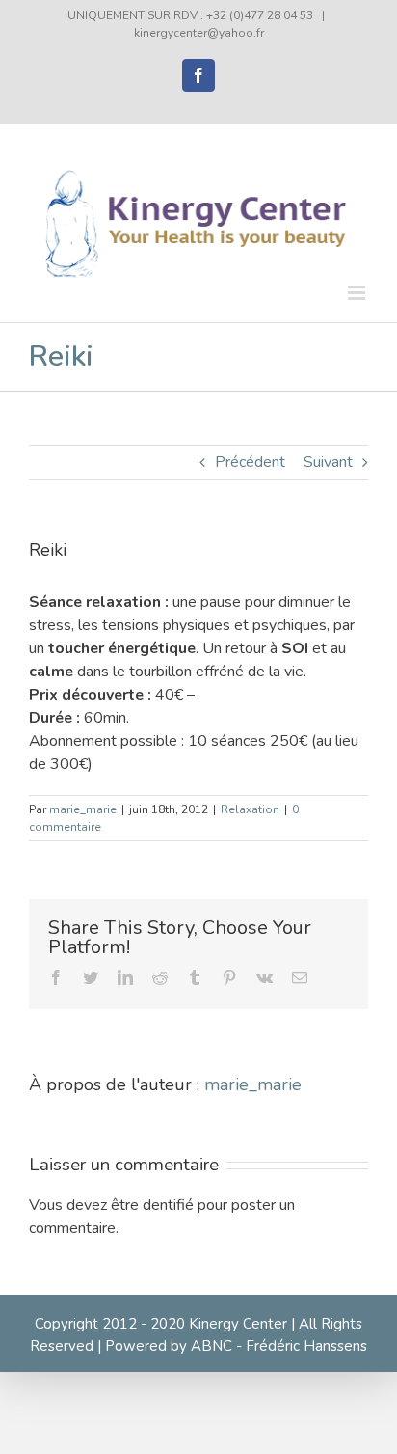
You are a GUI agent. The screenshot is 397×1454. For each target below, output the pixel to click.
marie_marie (83, 809)
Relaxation (250, 809)
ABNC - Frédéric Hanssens (279, 1346)
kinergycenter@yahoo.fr (199, 33)
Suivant (328, 462)
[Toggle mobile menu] (358, 293)
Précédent (250, 462)
